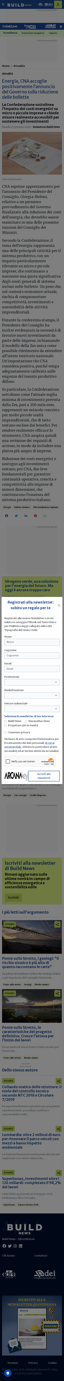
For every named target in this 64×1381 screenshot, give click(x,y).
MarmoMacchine (39, 721)
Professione (11, 676)
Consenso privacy (19, 732)
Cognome (10, 650)
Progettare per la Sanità (23, 725)
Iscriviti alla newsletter (44, 776)
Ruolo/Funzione (14, 690)
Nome (8, 636)
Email (7, 663)
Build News (15, 721)
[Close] (59, 605)
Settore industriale (15, 703)
